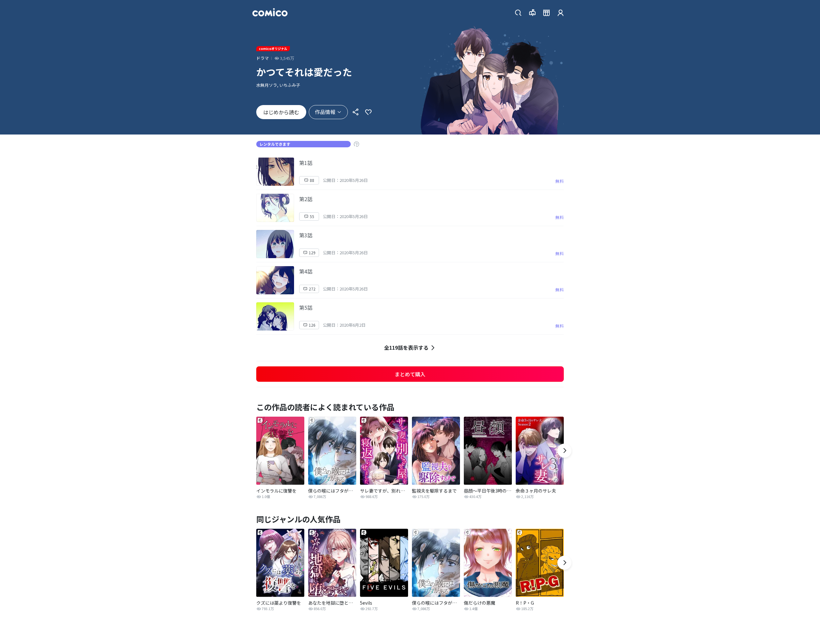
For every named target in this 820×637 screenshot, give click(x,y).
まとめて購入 (410, 374)
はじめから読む (281, 112)
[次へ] (564, 451)
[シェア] (355, 112)
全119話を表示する (406, 347)
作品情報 (325, 112)
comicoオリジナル (273, 48)
